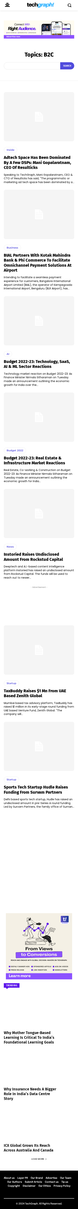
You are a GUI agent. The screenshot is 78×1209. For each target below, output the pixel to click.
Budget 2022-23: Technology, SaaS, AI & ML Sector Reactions (37, 364)
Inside (10, 149)
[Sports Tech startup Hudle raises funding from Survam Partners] (39, 746)
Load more (37, 1158)
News (10, 546)
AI (8, 353)
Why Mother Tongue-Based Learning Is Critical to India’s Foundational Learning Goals (29, 1037)
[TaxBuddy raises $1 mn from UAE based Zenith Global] (39, 649)
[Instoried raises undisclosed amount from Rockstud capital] (39, 513)
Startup (11, 683)
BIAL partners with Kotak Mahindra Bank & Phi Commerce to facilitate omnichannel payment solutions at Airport (38, 263)
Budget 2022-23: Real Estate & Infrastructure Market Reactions (34, 460)
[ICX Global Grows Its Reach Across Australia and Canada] (39, 1127)
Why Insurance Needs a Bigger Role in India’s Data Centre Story (30, 1094)
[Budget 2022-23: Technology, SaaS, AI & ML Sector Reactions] (39, 320)
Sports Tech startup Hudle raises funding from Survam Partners (36, 790)
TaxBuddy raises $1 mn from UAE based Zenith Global (35, 693)
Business (12, 247)
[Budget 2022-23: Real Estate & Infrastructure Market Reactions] (39, 417)
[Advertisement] (39, 604)
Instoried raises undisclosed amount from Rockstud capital (33, 557)
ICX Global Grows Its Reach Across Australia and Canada (28, 1147)
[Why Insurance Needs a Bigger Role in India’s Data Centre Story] (39, 1070)
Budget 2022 (15, 450)
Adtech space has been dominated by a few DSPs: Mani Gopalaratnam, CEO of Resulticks (37, 162)
